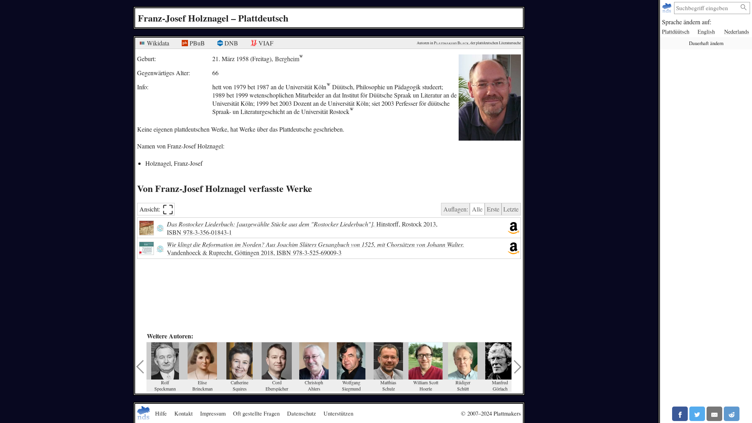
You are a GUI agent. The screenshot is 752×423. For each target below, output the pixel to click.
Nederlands (736, 31)
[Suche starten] (744, 7)
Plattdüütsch (675, 31)
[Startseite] (667, 8)
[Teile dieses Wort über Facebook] (680, 414)
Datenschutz (301, 413)
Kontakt (183, 413)
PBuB (196, 43)
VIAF (265, 43)
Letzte (511, 209)
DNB (230, 43)
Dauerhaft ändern (706, 43)
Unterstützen (338, 413)
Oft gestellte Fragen (256, 413)
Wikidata (157, 43)
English (706, 31)
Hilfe (161, 413)
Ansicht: (156, 209)
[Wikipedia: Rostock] (351, 111)
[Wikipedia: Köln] (328, 87)
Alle (477, 209)
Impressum (213, 413)
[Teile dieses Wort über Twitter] (697, 414)
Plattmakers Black (451, 42)
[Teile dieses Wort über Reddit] (731, 414)
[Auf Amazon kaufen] (513, 228)
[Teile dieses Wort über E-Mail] (714, 414)
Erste (493, 209)
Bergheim (287, 58)
